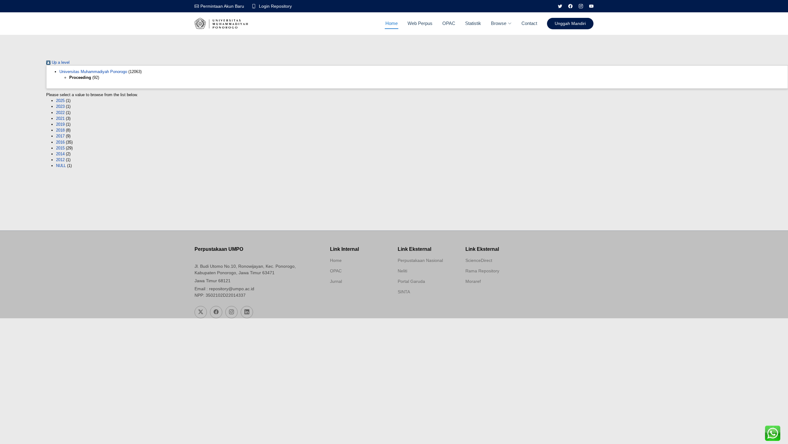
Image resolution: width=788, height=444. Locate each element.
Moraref (473, 281)
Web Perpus (420, 23)
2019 (60, 124)
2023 (60, 106)
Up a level (60, 62)
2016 (60, 142)
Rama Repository (482, 271)
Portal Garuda (411, 281)
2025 (60, 100)
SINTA (404, 292)
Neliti (402, 271)
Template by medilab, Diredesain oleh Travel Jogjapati (352, 296)
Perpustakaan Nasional (420, 260)
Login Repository (275, 6)
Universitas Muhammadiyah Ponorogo (93, 71)
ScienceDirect (478, 260)
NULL (61, 165)
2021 (60, 118)
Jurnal (336, 281)
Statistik (473, 23)
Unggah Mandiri (570, 23)
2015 (60, 148)
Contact (529, 23)
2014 (60, 154)
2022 (60, 112)
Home (391, 23)
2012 (60, 159)
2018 (60, 130)
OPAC (448, 23)
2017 (60, 136)
